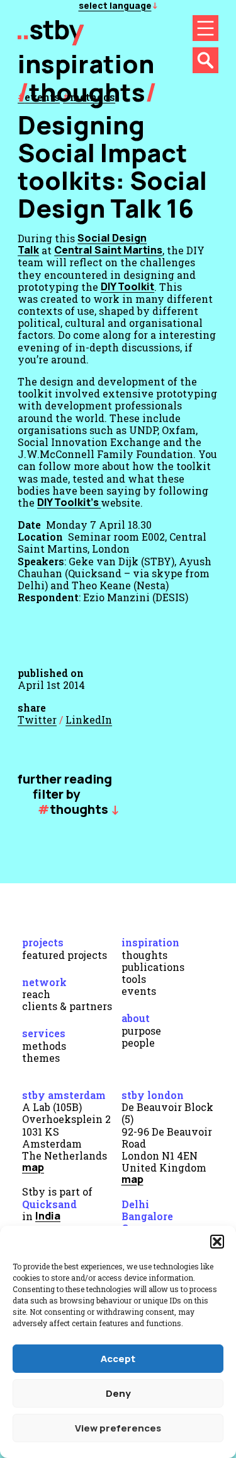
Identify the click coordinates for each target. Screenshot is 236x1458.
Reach (36, 994)
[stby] (51, 40)
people (138, 1042)
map (33, 1167)
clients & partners (67, 1006)
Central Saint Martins (108, 250)
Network (44, 982)
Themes (41, 1057)
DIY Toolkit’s (69, 502)
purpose (141, 1030)
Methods (44, 1045)
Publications (152, 966)
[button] (217, 1241)
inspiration (86, 63)
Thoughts (87, 91)
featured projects (64, 954)
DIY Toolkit (127, 286)
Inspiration (150, 942)
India (47, 1216)
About (135, 1018)
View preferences (118, 1428)
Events (138, 990)
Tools (133, 978)
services (43, 1033)
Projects (43, 942)
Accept (118, 1358)
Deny (118, 1393)
